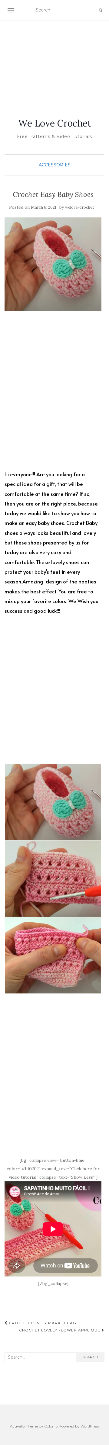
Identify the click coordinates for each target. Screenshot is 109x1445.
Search (90, 1357)
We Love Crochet (54, 123)
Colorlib (51, 1426)
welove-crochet (79, 207)
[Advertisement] (54, 62)
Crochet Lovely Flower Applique (60, 1330)
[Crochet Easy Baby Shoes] (53, 264)
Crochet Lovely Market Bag (42, 1323)
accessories (55, 165)
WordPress (90, 1426)
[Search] (100, 10)
